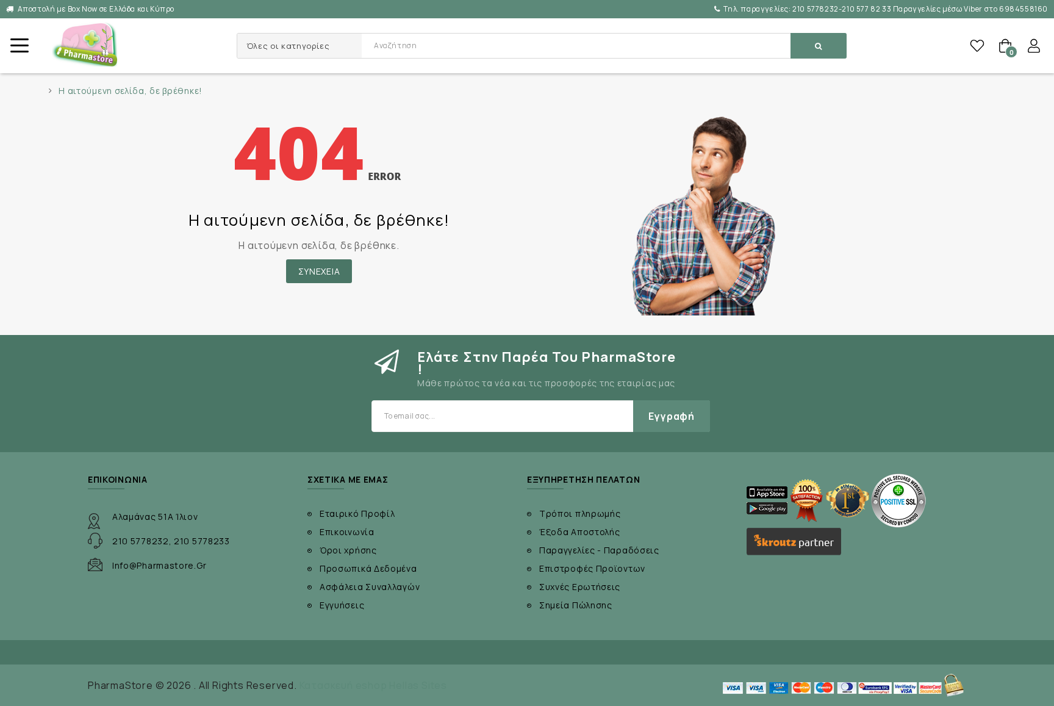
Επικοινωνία (347, 532)
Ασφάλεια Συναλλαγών (370, 587)
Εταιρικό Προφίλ (357, 513)
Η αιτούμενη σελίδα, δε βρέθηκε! (131, 91)
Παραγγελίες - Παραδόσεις (599, 550)
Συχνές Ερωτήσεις (579, 587)
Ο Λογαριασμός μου (1034, 46)
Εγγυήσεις (342, 605)
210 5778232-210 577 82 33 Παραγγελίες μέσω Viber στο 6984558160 (885, 9)
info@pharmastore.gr (159, 565)
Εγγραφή (671, 416)
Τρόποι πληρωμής (580, 513)
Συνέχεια (319, 271)
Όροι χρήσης (348, 550)
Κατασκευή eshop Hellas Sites (373, 685)
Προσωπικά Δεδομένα (368, 568)
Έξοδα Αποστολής (579, 532)
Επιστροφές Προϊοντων (592, 568)
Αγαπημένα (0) (977, 46)
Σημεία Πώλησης (575, 605)
